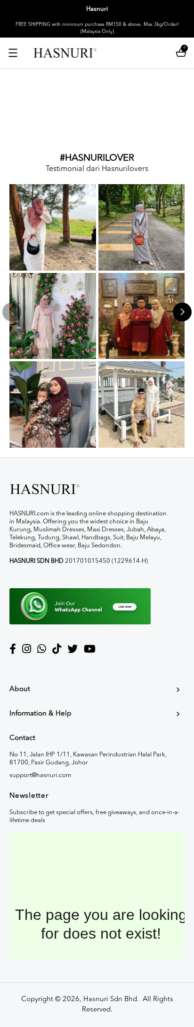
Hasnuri (97, 9)
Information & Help (40, 713)
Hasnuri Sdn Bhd (110, 999)
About (19, 689)
